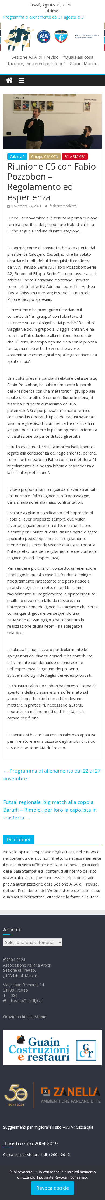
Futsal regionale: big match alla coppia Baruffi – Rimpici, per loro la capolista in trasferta (50, 810)
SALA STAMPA (75, 156)
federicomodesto (63, 206)
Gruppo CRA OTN (44, 156)
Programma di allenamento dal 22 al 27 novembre (51, 774)
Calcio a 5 (17, 156)
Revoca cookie (52, 1188)
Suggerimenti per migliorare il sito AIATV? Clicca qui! (48, 1127)
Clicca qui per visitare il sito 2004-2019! (36, 1154)
